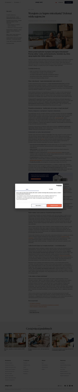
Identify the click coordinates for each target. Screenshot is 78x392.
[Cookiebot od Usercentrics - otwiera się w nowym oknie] (57, 185)
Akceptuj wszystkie (54, 205)
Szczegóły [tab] (51, 189)
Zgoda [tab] (27, 189)
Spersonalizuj (38, 205)
